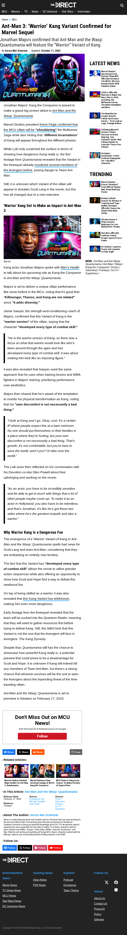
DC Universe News (13, 906)
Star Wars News (11, 901)
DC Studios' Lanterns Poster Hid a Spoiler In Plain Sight (111, 249)
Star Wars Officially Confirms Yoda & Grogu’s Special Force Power (111, 237)
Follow (11, 847)
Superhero (60, 809)
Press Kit (99, 909)
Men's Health (70, 267)
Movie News (9, 885)
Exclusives (70, 885)
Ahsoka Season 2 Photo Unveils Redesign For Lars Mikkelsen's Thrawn (110, 223)
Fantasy (59, 804)
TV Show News (11, 890)
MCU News (9, 895)
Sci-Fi (58, 806)
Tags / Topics (71, 890)
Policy (97, 914)
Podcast (68, 879)
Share (10, 752)
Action (58, 799)
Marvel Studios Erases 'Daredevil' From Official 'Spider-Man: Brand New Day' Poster (111, 187)
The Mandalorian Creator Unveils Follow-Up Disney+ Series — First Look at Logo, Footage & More (111, 118)
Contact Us (100, 903)
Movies (15, 11)
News (35, 11)
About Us (99, 898)
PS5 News (39, 885)
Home (5, 19)
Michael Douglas (37, 801)
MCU (4, 11)
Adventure (60, 801)
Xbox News (40, 879)
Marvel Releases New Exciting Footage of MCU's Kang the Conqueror (42, 783)
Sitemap (99, 919)
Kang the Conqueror (97, 267)
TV (25, 11)
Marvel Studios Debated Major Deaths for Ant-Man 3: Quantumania (16, 783)
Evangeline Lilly (36, 799)
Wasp (118, 264)
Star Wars (67, 11)
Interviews (84, 11)
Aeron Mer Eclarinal (16, 50)
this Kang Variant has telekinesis (46, 598)
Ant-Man (108, 264)
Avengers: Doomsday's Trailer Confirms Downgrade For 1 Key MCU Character (110, 158)
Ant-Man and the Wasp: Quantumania (51, 791)
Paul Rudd (34, 804)
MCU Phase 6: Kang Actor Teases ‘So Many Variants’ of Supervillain (68, 783)
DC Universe (50, 11)
